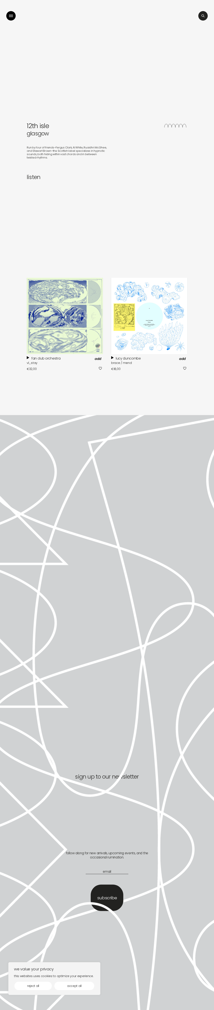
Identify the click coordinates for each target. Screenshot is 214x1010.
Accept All (74, 986)
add (98, 358)
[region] (54, 978)
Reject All (33, 986)
